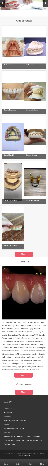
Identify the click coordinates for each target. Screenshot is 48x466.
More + (24, 254)
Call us (6, 464)
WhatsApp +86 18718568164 (15, 421)
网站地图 (27, 455)
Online (18, 464)
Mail (30, 464)
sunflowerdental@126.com (14, 428)
